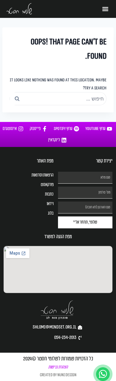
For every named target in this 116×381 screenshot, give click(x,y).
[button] (105, 9)
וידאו (50, 203)
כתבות (49, 194)
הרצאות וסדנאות (43, 175)
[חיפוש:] (58, 98)
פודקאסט (47, 184)
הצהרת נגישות (58, 367)
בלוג (51, 213)
